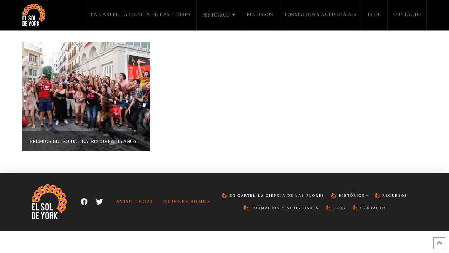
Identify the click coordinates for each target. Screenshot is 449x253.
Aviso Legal (135, 201)
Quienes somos (186, 201)
